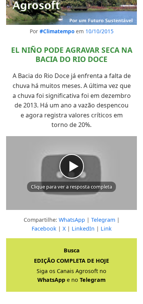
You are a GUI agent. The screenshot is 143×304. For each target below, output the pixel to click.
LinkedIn (83, 228)
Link (106, 228)
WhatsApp (72, 219)
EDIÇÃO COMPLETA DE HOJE (71, 260)
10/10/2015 (99, 31)
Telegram (103, 219)
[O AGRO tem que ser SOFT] (71, 12)
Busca (72, 250)
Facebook (44, 228)
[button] (71, 173)
